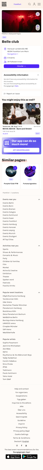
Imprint (21, 424)
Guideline (21, 420)
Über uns (21, 410)
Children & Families (11, 261)
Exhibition (7, 273)
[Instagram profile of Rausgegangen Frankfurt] (17, 445)
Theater (6, 276)
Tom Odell (7, 379)
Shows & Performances (13, 252)
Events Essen (8, 218)
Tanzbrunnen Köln (10, 299)
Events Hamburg (10, 224)
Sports (5, 249)
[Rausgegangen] (4, 4)
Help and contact (21, 389)
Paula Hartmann (10, 373)
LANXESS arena (9, 323)
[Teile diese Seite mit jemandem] (38, 14)
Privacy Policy (21, 427)
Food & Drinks (9, 286)
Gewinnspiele (21, 417)
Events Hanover (9, 227)
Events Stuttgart (10, 236)
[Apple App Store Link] (13, 456)
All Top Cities (8, 239)
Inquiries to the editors (21, 403)
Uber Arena (7, 302)
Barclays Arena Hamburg (13, 320)
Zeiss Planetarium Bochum (14, 314)
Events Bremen (9, 209)
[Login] (34, 4)
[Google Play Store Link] (29, 456)
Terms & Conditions (21, 438)
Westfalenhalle (9, 332)
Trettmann (7, 370)
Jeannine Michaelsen (11, 346)
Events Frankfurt (10, 221)
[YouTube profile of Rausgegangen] (26, 445)
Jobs (21, 406)
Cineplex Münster (10, 326)
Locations (15, 193)
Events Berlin (8, 203)
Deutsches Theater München (15, 305)
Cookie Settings (21, 434)
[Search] (29, 4)
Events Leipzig (9, 230)
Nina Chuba (8, 364)
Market (6, 267)
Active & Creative (10, 270)
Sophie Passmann (10, 343)
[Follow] (15, 168)
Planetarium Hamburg (12, 308)
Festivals (6, 283)
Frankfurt (6, 193)
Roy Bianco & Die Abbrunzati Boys (17, 355)
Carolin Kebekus (9, 361)
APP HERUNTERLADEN (26, 150)
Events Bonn (8, 206)
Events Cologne (9, 212)
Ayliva (5, 352)
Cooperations (21, 396)
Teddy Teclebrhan (10, 358)
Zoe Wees (6, 349)
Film (4, 264)
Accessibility (21, 413)
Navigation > (12, 54)
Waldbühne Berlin (10, 317)
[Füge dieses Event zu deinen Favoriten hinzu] (37, 106)
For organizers (21, 392)
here (16, 86)
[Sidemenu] (39, 4)
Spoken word (8, 279)
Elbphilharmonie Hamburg (14, 296)
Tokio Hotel (7, 376)
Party (5, 258)
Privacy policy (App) (21, 431)
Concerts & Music (10, 255)
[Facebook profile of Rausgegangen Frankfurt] (21, 445)
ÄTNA (5, 367)
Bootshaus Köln (9, 311)
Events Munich (9, 233)
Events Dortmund (10, 215)
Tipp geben (21, 399)
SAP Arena (7, 329)
